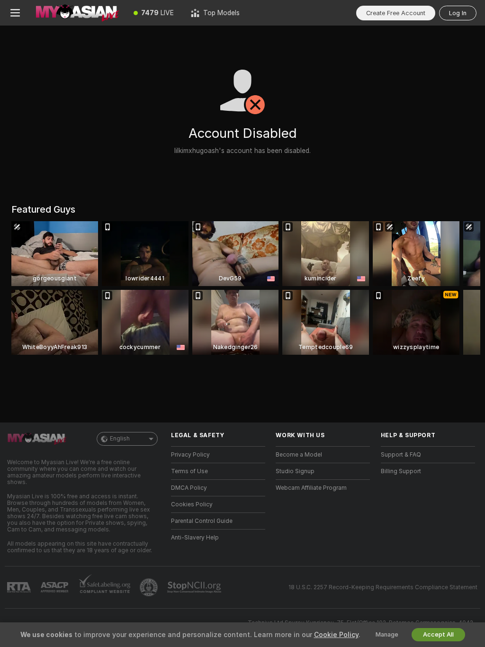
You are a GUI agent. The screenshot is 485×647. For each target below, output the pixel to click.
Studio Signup (295, 471)
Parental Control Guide (202, 521)
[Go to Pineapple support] (150, 587)
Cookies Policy (192, 504)
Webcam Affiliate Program (311, 488)
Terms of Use (189, 471)
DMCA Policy (189, 488)
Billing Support (401, 471)
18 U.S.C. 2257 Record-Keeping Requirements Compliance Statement (382, 587)
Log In (458, 13)
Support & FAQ (401, 454)
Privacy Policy (190, 454)
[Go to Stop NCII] (195, 587)
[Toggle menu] (15, 13)
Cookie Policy (336, 634)
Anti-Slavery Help (195, 537)
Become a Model (299, 454)
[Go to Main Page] (77, 13)
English (120, 438)
